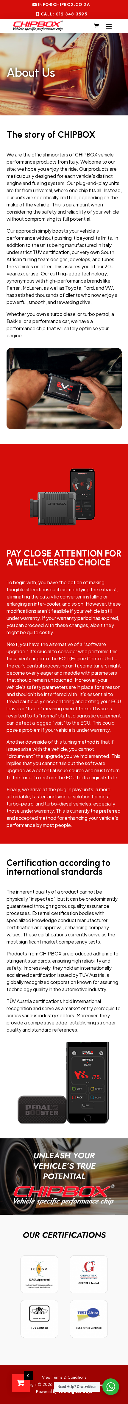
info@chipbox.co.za (64, 4)
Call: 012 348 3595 (64, 14)
